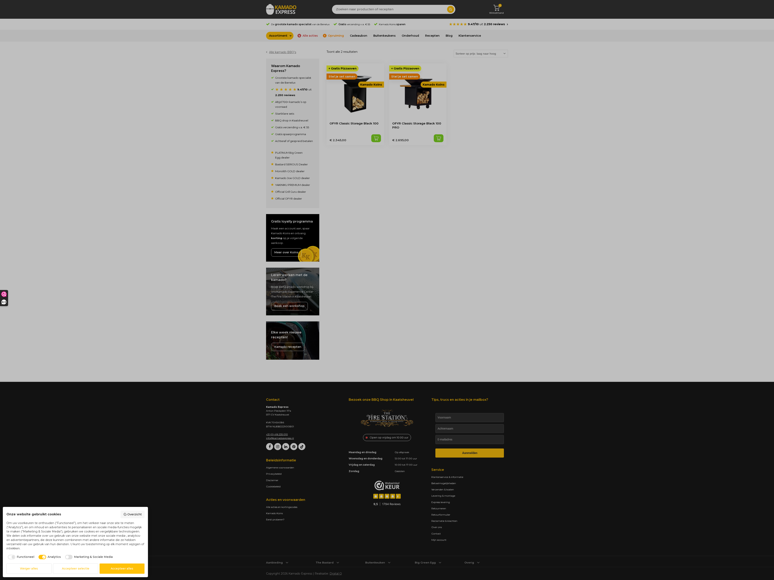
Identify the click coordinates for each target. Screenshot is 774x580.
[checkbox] (20, 557)
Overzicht (134, 514)
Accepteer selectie (75, 568)
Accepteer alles (122, 568)
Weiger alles (29, 568)
